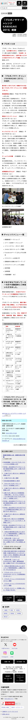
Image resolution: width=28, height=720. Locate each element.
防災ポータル (12, 3)
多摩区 (19, 613)
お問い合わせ (5, 714)
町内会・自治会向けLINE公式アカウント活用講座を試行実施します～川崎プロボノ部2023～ (14, 509)
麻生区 (6, 616)
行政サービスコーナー (17, 707)
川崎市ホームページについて (10, 711)
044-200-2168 (11, 433)
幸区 (11, 610)
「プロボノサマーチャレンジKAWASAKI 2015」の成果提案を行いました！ (14, 574)
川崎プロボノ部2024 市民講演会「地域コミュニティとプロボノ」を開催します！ (14, 520)
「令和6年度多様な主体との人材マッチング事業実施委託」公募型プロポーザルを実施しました (14, 533)
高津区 (6, 613)
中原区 (18, 610)
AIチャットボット (20, 598)
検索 (25, 7)
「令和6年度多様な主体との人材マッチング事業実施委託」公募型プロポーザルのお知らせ (14, 567)
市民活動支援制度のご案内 (11, 480)
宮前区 (12, 613)
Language (19, 4)
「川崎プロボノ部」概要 (11, 478)
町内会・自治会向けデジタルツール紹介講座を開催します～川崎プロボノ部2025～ (14, 503)
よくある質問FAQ (8, 598)
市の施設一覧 (21, 661)
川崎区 (6, 610)
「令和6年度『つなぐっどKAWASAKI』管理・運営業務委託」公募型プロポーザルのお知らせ (14, 561)
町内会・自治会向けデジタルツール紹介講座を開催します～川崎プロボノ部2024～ (14, 527)
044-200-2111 (9, 698)
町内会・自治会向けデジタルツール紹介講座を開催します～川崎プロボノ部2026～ (14, 468)
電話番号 (8, 678)
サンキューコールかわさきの (20, 678)
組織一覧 (7, 661)
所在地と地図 (5, 707)
